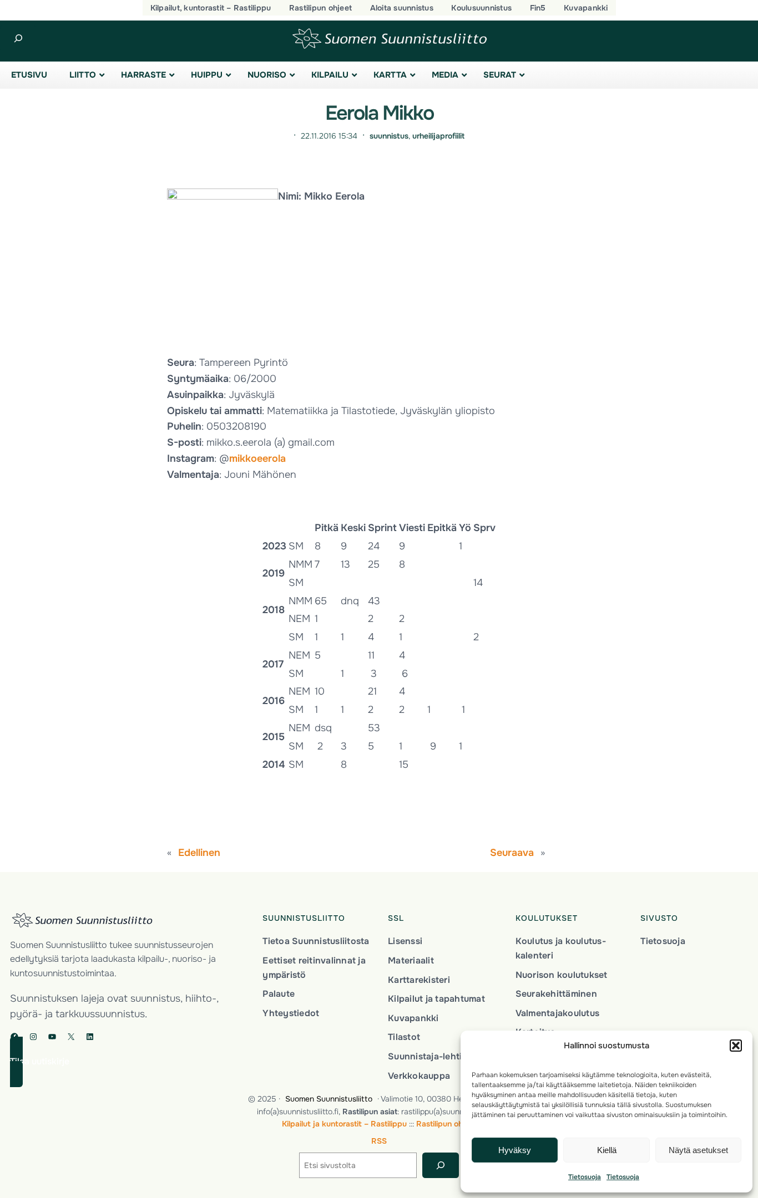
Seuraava (512, 853)
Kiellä (606, 1150)
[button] (735, 1045)
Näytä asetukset (698, 1150)
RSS (379, 1141)
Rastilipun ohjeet (446, 1124)
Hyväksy (514, 1150)
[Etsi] (440, 1166)
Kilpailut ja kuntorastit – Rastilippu (344, 1124)
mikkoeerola (257, 458)
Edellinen (199, 853)
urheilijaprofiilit (438, 136)
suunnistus (389, 136)
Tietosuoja (584, 1176)
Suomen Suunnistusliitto (328, 1099)
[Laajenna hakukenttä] (18, 39)
